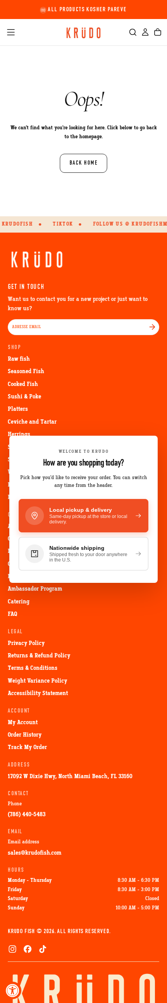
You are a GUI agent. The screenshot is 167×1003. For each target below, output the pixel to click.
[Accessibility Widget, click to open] (12, 990)
